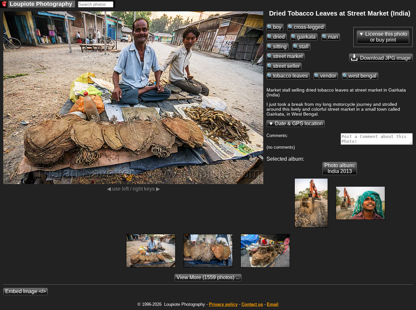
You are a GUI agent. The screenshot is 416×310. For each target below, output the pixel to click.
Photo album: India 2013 (339, 168)
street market (288, 56)
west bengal (362, 76)
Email (273, 304)
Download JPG (385, 58)
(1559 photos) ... (208, 277)
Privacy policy (223, 304)
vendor (328, 76)
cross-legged (309, 27)
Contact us (252, 304)
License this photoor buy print (386, 37)
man (333, 37)
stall (303, 46)
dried (279, 37)
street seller (286, 66)
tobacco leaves (290, 76)
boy (277, 27)
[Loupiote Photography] (3, 4)
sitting (280, 46)
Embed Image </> (25, 291)
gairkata (306, 37)
